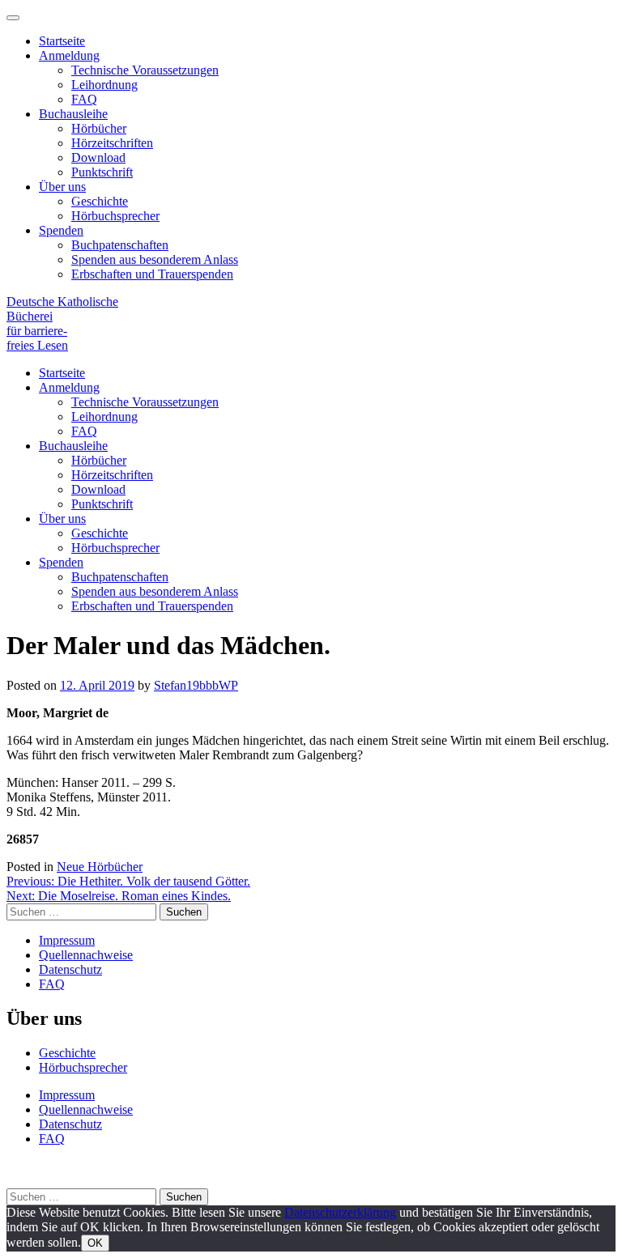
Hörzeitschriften (112, 143)
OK (95, 1243)
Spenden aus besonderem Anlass (154, 259)
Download (98, 157)
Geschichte (99, 201)
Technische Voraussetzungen (145, 70)
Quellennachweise (86, 955)
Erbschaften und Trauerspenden (152, 274)
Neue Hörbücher (100, 866)
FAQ (84, 99)
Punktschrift (102, 172)
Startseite (62, 41)
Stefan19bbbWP (196, 685)
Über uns (62, 186)
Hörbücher (98, 128)
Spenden (61, 230)
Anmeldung (69, 55)
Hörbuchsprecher (115, 216)
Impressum (67, 940)
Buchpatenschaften (119, 245)
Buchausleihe (73, 114)
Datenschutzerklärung (340, 1212)
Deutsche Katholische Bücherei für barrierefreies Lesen (62, 323)
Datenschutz (70, 969)
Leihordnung (104, 84)
